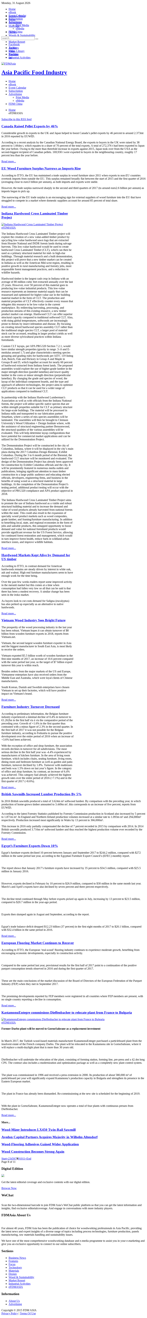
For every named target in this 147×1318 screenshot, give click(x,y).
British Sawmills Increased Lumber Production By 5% (41, 794)
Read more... (8, 161)
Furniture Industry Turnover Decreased (30, 707)
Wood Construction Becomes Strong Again (32, 1151)
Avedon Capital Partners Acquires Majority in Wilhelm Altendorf (49, 1137)
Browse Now (9, 1188)
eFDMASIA (8, 227)
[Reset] (36, 38)
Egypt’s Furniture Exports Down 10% (29, 846)
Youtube (13, 54)
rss (10, 57)
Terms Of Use (28, 1313)
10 (21, 1158)
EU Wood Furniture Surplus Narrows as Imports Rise (41, 168)
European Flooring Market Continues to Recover (37, 943)
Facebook (14, 44)
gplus (12, 50)
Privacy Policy (9, 1313)
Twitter (13, 47)
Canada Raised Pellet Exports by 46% (29, 126)
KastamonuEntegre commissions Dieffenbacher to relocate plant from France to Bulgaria (66, 1012)
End (29, 1158)
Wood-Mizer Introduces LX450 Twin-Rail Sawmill (38, 1130)
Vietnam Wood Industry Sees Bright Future (33, 620)
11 (23, 1158)
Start (4, 1158)
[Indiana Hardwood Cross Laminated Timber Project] (32, 224)
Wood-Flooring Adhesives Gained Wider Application (40, 1144)
